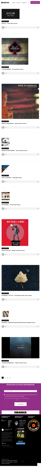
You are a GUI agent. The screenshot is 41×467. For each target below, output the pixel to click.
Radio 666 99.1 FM (8, 429)
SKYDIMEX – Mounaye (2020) (11, 204)
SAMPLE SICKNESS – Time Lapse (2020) (14, 150)
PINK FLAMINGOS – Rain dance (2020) (14, 123)
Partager (8, 445)
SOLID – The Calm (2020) (9, 23)
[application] (20, 27)
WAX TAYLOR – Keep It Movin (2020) (13, 250)
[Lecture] (3, 27)
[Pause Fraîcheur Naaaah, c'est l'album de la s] (20, 433)
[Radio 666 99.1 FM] (4, 421)
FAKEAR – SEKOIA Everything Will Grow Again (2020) (18, 322)
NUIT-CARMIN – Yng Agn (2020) (12, 177)
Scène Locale (5, 21)
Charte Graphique (9, 462)
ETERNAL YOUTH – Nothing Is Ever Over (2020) (17, 295)
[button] (29, 425)
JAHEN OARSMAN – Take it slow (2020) (14, 363)
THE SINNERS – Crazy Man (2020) (12, 69)
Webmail (16, 462)
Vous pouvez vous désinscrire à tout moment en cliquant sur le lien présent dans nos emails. (16, 399)
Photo (5, 443)
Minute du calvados (6, 463)
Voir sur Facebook (4, 445)
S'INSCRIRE (20, 404)
